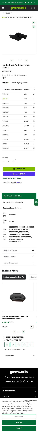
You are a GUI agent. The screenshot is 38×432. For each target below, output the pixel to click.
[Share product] (33, 22)
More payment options (12, 178)
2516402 (5, 99)
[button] (3, 8)
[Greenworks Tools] (18, 8)
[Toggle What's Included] (25, 257)
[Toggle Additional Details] (25, 250)
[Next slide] (23, 331)
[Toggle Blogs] (26, 263)
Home (4, 17)
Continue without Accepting (30, 400)
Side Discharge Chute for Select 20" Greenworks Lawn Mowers (15, 317)
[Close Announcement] (34, 2)
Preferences (19, 416)
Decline (19, 422)
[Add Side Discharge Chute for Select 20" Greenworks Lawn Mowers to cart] (32, 327)
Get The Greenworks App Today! (20, 377)
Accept (19, 428)
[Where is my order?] (36, 202)
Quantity (5, 158)
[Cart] (34, 8)
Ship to (6, 13)
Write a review (22, 75)
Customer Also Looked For (13, 277)
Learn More (20, 413)
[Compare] (33, 27)
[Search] (31, 8)
